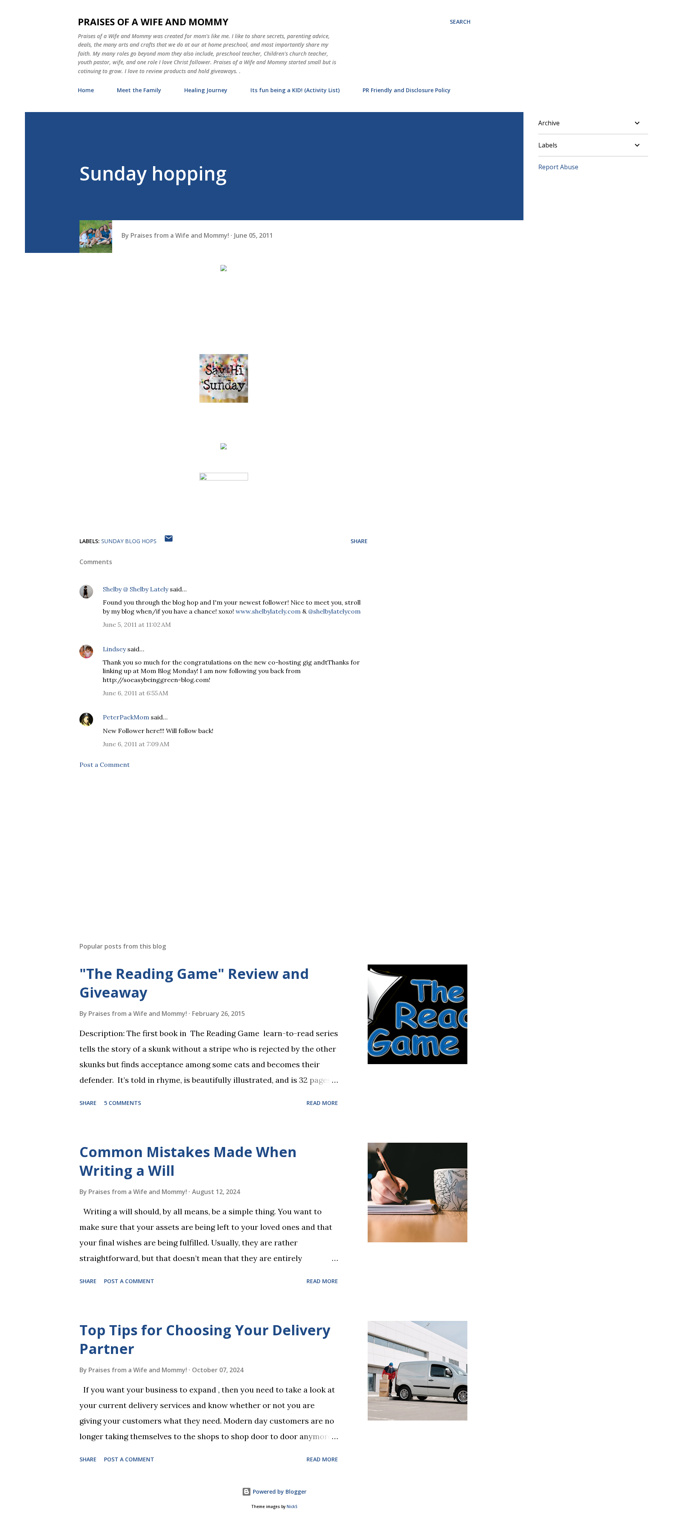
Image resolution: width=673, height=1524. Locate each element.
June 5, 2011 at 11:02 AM (137, 624)
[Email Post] (168, 541)
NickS (292, 1506)
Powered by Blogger (279, 1491)
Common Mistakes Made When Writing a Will (188, 1161)
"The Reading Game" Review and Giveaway (194, 983)
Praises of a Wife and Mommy (153, 21)
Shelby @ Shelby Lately (135, 589)
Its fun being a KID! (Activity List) (295, 90)
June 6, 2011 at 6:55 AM (135, 693)
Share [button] (359, 541)
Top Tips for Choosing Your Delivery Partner (204, 1339)
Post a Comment (104, 764)
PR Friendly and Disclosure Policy (407, 90)
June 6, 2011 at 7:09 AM (136, 744)
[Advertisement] (211, 845)
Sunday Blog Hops (129, 541)
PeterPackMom (126, 717)
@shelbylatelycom (334, 611)
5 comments (122, 1103)
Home (86, 90)
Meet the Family (139, 90)
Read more (322, 1103)
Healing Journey (205, 90)
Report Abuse (558, 167)
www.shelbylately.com (268, 611)
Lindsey (114, 649)
